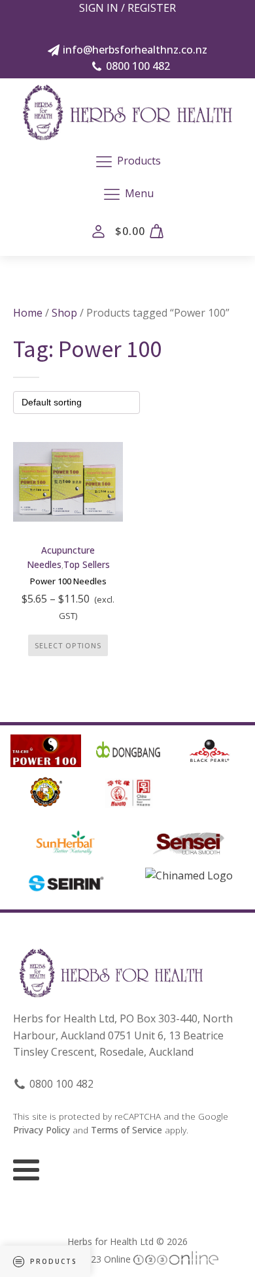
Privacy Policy (41, 1130)
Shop (64, 313)
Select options (68, 645)
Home (27, 313)
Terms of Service (126, 1130)
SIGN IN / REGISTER (127, 8)
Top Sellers (86, 564)
